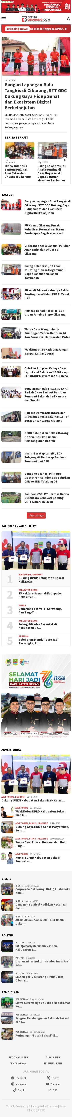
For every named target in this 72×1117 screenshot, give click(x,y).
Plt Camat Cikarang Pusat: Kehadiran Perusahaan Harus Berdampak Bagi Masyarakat (44, 229)
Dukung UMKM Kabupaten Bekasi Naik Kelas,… (41, 579)
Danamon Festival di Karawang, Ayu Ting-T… (40, 610)
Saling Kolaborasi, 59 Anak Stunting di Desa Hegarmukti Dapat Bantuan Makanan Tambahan (52, 173)
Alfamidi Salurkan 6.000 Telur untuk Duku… (39, 921)
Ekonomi (37, 574)
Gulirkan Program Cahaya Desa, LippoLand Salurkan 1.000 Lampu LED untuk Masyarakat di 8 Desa (46, 372)
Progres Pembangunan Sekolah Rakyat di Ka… (42, 1020)
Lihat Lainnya (36, 515)
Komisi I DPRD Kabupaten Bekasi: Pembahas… (37, 859)
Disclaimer (53, 1057)
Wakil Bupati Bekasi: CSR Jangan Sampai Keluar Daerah (46, 351)
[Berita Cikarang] (36, 18)
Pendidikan (21, 999)
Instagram (21, 1084)
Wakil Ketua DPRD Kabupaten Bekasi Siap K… (40, 813)
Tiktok (21, 1090)
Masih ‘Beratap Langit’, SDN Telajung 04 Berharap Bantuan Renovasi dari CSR (45, 457)
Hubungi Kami (53, 1063)
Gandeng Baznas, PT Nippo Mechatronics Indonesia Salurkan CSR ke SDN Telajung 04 (47, 477)
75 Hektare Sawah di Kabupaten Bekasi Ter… (41, 595)
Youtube (54, 1084)
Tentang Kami (18, 1063)
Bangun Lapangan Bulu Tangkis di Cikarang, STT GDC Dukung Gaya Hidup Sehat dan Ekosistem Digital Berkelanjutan (36, 96)
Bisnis (22, 605)
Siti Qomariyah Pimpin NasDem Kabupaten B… (36, 947)
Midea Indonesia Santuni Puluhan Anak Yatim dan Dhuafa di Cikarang (18, 171)
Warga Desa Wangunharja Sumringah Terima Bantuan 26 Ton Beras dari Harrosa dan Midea (47, 333)
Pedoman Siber (18, 1057)
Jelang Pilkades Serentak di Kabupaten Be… (38, 626)
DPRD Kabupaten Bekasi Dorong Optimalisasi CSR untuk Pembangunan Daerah (46, 437)
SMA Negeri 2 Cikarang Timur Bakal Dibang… (39, 978)
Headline (43, 823)
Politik (19, 942)
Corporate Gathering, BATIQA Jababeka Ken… (42, 891)
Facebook (21, 1078)
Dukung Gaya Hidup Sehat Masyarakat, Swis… (42, 828)
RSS (55, 1090)
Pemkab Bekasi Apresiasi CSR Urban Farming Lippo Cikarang (45, 313)
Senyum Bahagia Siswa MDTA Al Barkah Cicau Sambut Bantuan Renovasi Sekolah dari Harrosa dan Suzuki (45, 394)
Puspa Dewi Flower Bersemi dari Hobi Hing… (40, 844)
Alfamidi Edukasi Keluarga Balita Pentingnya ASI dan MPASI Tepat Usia (46, 294)
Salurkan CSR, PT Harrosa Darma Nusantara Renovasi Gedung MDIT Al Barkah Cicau (46, 498)
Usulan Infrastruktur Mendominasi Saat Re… (42, 963)
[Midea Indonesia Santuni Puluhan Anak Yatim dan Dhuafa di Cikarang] (20, 150)
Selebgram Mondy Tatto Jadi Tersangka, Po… (38, 641)
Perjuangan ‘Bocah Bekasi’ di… (36, 1035)
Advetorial (25, 574)
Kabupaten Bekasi (28, 590)
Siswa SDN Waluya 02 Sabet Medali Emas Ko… (42, 1004)
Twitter (55, 1078)
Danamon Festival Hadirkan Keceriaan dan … (41, 906)
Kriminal (24, 636)
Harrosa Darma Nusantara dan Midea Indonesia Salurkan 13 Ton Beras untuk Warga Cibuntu (46, 416)
